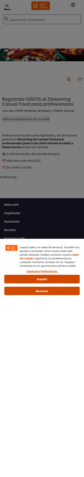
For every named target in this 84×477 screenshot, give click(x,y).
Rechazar (42, 291)
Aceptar (42, 279)
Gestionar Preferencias (42, 271)
